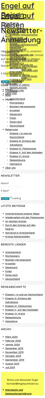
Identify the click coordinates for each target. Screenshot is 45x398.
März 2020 (11, 336)
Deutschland (17, 125)
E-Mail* (5, 73)
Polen (13, 118)
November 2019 (14, 352)
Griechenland (17, 98)
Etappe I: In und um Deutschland (21, 66)
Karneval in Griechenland (20, 232)
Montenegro (17, 102)
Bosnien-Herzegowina (24, 44)
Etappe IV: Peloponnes (23, 76)
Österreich (16, 121)
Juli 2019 (10, 367)
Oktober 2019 (13, 355)
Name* (5, 66)
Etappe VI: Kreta (20, 84)
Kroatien (15, 47)
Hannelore (16, 163)
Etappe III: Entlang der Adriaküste (24, 62)
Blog (8, 95)
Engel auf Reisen (17, 10)
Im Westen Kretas (15, 221)
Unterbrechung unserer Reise (22, 213)
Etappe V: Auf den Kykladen (26, 152)
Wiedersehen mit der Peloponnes (24, 217)
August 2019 (12, 363)
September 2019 (14, 359)
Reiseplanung (18, 87)
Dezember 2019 (14, 348)
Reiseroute (12, 61)
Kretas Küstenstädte (17, 236)
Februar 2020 (13, 340)
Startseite (11, 91)
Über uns (11, 93)
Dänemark (16, 114)
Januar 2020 (12, 344)
